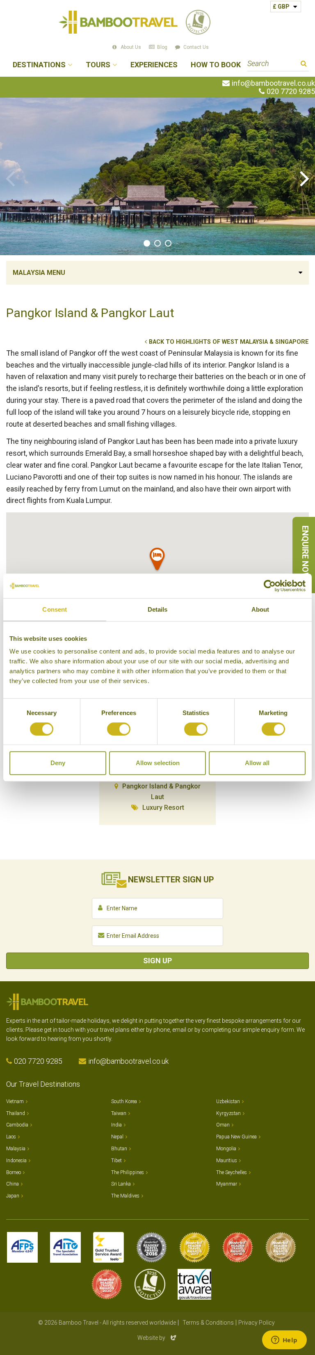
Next (304, 177)
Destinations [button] (39, 65)
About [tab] (260, 609)
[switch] (118, 729)
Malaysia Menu (39, 272)
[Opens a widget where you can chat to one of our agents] (284, 1340)
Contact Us (196, 47)
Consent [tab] (54, 609)
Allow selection (158, 762)
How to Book (216, 65)
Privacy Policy (256, 1322)
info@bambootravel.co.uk (273, 83)
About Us (131, 47)
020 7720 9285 (291, 91)
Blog (162, 47)
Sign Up (157, 960)
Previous (10, 177)
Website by (157, 1337)
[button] (157, 560)
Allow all (257, 762)
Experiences (154, 65)
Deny (57, 762)
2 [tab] (157, 243)
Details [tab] (158, 609)
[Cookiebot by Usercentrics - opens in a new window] (270, 586)
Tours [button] (98, 65)
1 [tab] (147, 243)
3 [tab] (168, 243)
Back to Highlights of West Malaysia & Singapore (229, 341)
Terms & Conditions (208, 1322)
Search (304, 64)
